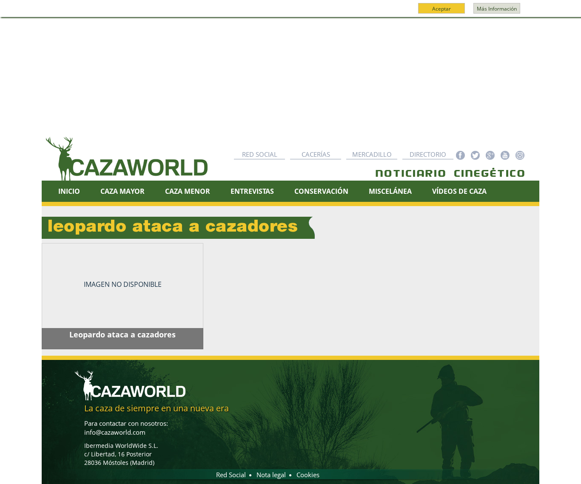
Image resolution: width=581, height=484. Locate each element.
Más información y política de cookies (289, 12)
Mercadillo (372, 154)
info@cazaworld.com (114, 432)
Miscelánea (390, 191)
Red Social (259, 154)
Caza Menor (187, 191)
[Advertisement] (290, 81)
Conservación (321, 191)
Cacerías (316, 154)
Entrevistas (252, 191)
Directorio (428, 154)
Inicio (69, 191)
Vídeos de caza (459, 191)
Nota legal (271, 474)
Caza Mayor (122, 191)
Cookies (307, 474)
